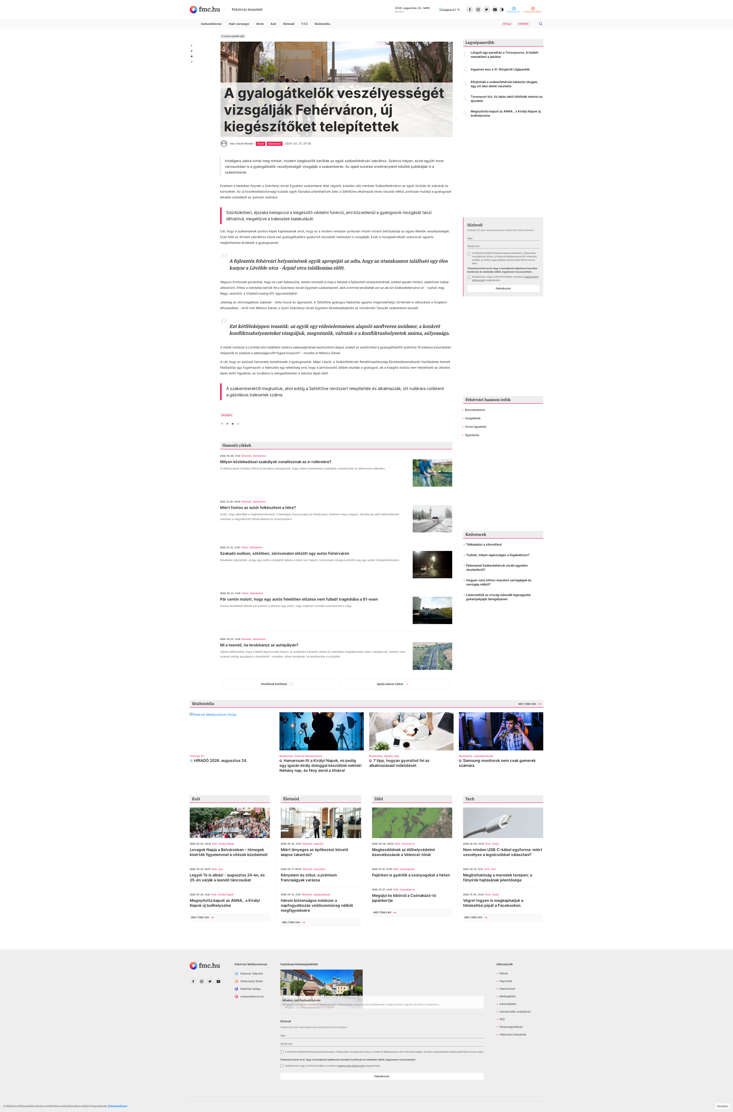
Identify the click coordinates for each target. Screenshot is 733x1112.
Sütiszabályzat (117, 1106)
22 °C (456, 9)
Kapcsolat (506, 981)
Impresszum (507, 988)
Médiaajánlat (508, 996)
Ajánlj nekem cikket (390, 684)
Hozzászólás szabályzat (515, 1011)
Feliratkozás (503, 288)
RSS (502, 1019)
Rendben (722, 1106)
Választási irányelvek (513, 1034)
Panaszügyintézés (511, 1026)
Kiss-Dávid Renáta (241, 143)
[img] (205, 9)
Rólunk (504, 973)
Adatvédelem (508, 1003)
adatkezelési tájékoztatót (351, 1065)
